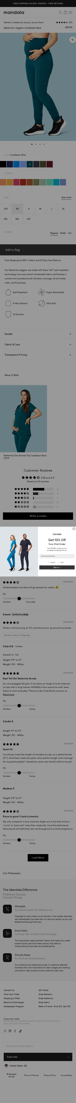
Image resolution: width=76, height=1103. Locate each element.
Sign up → (57, 567)
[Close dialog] (74, 528)
